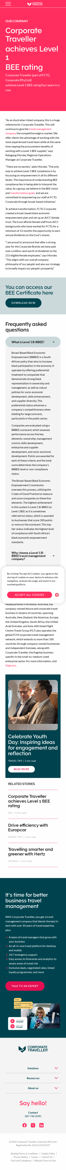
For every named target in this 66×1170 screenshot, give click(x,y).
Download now (23, 303)
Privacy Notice (21, 1157)
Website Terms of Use (45, 1161)
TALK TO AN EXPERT (25, 986)
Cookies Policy (48, 1154)
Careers (35, 1157)
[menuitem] (33, 1067)
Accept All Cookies (29, 595)
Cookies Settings (57, 595)
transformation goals (22, 192)
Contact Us (46, 1157)
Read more (24, 770)
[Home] (38, 3)
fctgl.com (10, 665)
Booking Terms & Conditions (24, 1154)
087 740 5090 (33, 1116)
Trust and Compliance (20, 1161)
